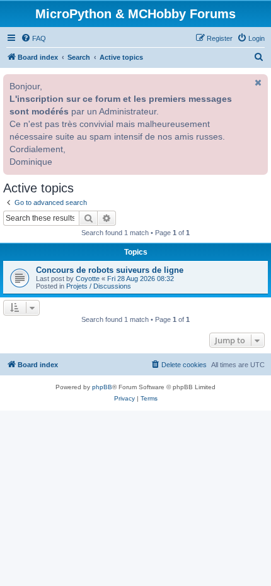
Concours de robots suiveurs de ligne (109, 270)
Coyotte (88, 278)
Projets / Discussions (98, 286)
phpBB (102, 387)
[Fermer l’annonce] (257, 82)
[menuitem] (33, 38)
